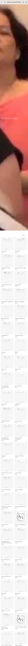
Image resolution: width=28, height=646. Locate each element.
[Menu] (1, 2)
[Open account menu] (23, 2)
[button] (24, 235)
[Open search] (4, 2)
